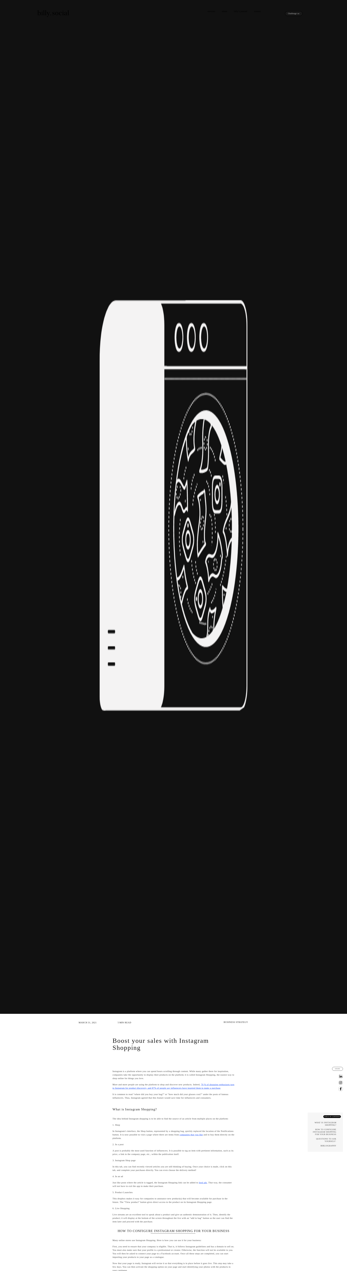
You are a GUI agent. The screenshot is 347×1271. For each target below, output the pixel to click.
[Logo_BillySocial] (53, 8)
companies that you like (191, 1135)
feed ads (203, 1182)
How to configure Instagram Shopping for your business (324, 1132)
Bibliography (328, 1146)
